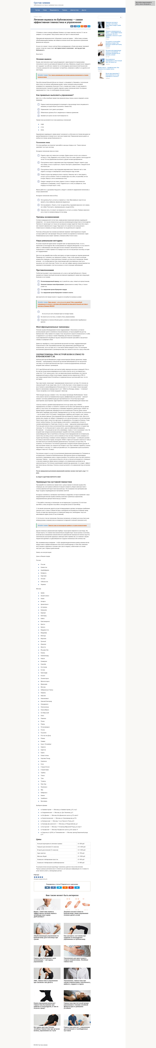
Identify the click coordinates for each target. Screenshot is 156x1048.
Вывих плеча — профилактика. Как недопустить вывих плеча (108, 68)
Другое (84, 10)
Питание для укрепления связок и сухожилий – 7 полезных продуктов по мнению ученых (113, 53)
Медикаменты (54, 10)
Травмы (64, 10)
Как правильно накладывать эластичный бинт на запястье (114, 61)
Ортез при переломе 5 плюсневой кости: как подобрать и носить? (112, 75)
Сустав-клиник (42, 2)
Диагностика (74, 10)
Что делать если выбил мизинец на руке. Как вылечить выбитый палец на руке (114, 44)
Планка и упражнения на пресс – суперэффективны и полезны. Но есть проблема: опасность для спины (114, 34)
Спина (45, 10)
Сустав (37, 10)
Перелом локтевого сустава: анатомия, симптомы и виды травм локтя (113, 24)
